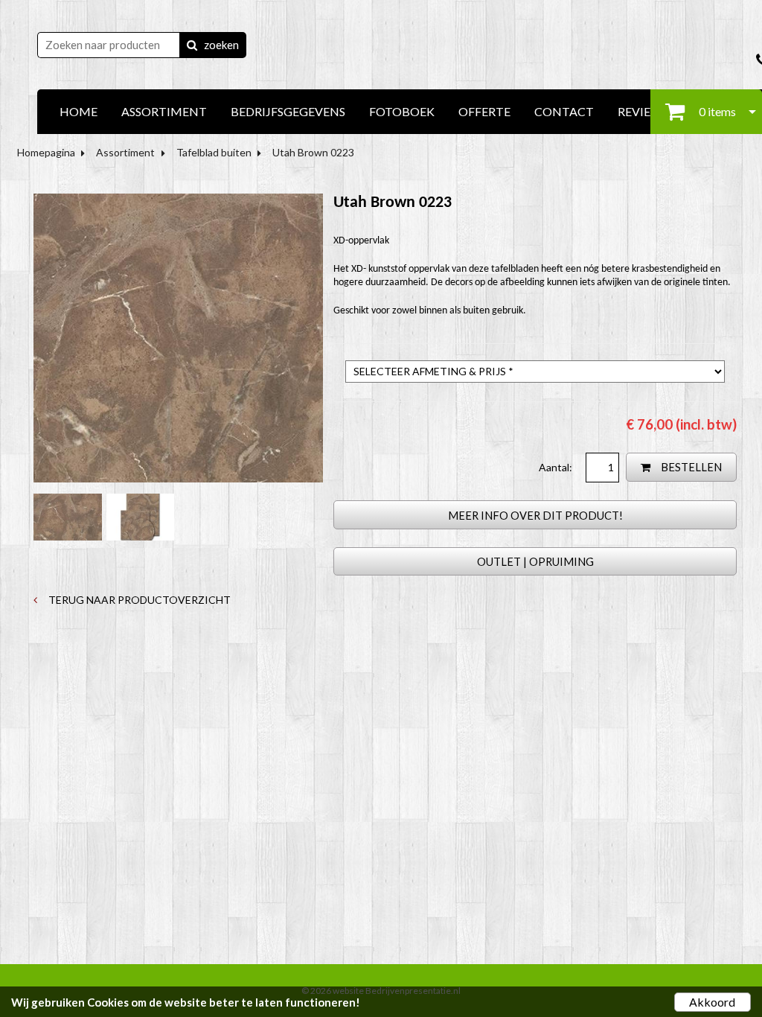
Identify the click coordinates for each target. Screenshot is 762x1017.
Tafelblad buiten (214, 152)
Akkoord (712, 1002)
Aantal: (556, 467)
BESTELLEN (690, 467)
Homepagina (46, 152)
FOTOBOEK (402, 111)
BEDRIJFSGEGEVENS (288, 111)
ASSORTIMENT (164, 111)
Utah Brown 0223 (313, 152)
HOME (78, 111)
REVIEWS (643, 111)
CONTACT (564, 111)
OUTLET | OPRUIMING (535, 561)
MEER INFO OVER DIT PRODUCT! (535, 515)
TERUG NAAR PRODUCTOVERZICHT (138, 599)
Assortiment (125, 152)
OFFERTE (484, 111)
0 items (716, 111)
